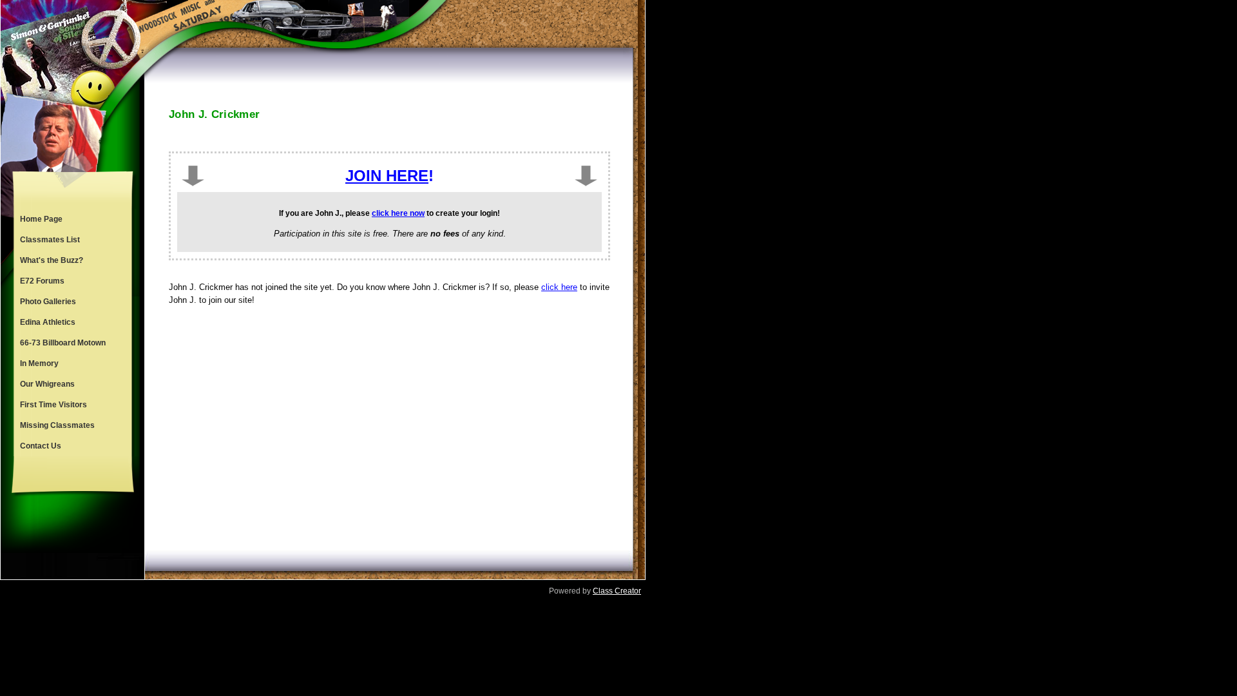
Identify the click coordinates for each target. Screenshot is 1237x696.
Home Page (41, 219)
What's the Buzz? (51, 260)
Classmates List (50, 239)
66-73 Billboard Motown (63, 342)
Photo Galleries (48, 301)
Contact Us (40, 445)
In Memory (39, 363)
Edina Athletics (47, 322)
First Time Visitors (53, 404)
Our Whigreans (47, 384)
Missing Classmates (57, 425)
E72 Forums (42, 280)
